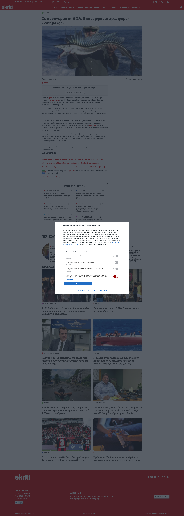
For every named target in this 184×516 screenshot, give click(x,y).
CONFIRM (78, 283)
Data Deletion (81, 290)
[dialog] (92, 258)
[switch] (115, 256)
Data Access (92, 290)
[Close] (125, 225)
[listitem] (92, 252)
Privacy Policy (103, 290)
